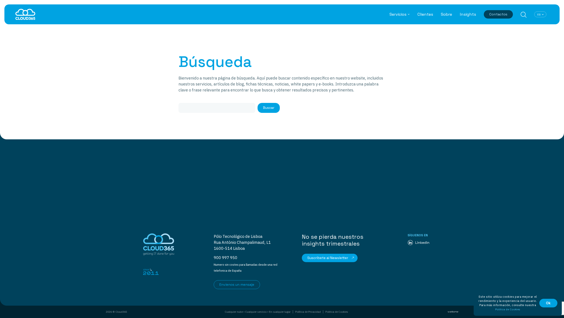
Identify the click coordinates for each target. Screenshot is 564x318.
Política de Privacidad (308, 311)
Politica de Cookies (336, 311)
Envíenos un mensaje (236, 284)
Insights (468, 14)
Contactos (498, 14)
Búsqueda (524, 15)
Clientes (425, 14)
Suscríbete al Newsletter (327, 258)
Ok (548, 303)
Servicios (398, 14)
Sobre (446, 14)
